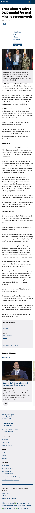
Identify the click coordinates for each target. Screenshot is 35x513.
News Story (6, 328)
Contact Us (5, 442)
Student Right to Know (9, 498)
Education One (6, 471)
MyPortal (4, 452)
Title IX (4, 496)
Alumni (5, 338)
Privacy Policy (6, 493)
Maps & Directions (7, 445)
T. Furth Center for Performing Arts (12, 477)
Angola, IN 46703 (9, 431)
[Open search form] (29, 2)
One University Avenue (11, 429)
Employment (5, 439)
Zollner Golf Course (8, 474)
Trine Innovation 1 (7, 468)
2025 (4, 24)
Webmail (4, 458)
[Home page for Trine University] (4, 2)
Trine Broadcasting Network (10, 480)
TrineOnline (5, 465)
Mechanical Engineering (10, 345)
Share (18, 45)
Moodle (4, 455)
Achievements (7, 335)
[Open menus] (33, 2)
